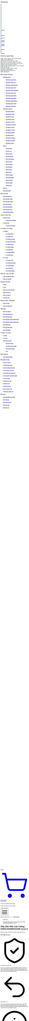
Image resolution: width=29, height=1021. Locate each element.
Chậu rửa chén (6, 217)
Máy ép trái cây (6, 292)
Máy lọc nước (6, 303)
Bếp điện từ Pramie (10, 140)
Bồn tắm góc (6, 399)
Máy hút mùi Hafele (7, 206)
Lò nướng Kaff (9, 249)
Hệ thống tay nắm (7, 381)
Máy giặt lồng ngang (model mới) (10, 322)
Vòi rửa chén (6, 223)
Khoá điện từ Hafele (7, 357)
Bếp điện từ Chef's (10, 122)
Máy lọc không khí (7, 306)
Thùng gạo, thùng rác (8, 391)
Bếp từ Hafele (9, 167)
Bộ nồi (4, 284)
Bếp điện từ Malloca (10, 138)
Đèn (7, 351)
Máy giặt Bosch (6, 324)
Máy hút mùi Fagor (7, 209)
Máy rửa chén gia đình (8, 276)
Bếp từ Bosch (9, 148)
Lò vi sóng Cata (9, 260)
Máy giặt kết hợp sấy (8, 314)
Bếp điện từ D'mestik (11, 124)
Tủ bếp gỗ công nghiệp (11, 346)
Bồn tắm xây (6, 407)
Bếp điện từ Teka (10, 143)
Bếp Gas (5, 188)
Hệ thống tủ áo (6, 383)
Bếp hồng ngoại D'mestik (11, 85)
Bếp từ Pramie (9, 180)
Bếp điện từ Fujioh (10, 130)
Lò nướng (5, 231)
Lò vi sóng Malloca (10, 270)
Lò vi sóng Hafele (10, 265)
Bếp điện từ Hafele (10, 132)
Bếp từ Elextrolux (10, 159)
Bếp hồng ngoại (6, 77)
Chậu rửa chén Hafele (11, 220)
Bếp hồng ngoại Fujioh (11, 95)
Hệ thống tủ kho (7, 386)
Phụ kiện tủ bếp (9, 343)
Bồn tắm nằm (6, 405)
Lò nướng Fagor (10, 244)
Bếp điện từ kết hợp (7, 108)
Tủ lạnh (5, 335)
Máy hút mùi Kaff (7, 204)
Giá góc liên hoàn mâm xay (9, 373)
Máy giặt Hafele (6, 330)
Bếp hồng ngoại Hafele (11, 98)
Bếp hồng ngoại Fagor (11, 93)
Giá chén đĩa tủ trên (7, 365)
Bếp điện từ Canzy (10, 114)
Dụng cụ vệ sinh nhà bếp (9, 289)
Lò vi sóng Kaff (9, 268)
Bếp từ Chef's (9, 153)
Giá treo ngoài (6, 378)
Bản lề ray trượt (7, 362)
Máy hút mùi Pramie (8, 201)
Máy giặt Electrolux (7, 327)
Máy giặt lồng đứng (7, 316)
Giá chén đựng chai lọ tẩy (9, 367)
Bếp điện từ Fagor (10, 127)
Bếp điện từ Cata (10, 116)
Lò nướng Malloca (10, 252)
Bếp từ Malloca (9, 175)
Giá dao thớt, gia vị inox (8, 370)
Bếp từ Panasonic (10, 177)
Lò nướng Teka (9, 255)
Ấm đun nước (6, 297)
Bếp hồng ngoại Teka (11, 106)
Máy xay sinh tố (7, 295)
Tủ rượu (5, 338)
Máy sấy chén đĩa (7, 279)
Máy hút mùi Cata (7, 196)
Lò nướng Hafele (10, 247)
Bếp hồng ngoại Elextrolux (12, 90)
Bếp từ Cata (9, 151)
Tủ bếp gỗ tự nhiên (10, 348)
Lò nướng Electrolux (11, 241)
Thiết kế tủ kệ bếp (7, 340)
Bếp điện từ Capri (10, 119)
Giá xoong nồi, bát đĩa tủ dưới (10, 375)
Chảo (4, 287)
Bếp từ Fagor (9, 169)
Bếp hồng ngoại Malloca (11, 101)
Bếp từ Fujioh (9, 164)
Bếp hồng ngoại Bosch (11, 79)
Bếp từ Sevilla (9, 182)
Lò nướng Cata (9, 236)
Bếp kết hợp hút (7, 190)
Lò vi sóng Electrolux (11, 262)
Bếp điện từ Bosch (10, 111)
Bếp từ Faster (9, 161)
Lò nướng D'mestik (10, 239)
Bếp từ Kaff (8, 172)
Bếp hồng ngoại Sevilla (11, 103)
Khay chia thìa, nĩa (7, 389)
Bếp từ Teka (9, 185)
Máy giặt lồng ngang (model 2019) (11, 319)
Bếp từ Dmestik (9, 156)
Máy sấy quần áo (7, 311)
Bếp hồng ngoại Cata (11, 82)
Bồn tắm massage (7, 402)
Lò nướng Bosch (10, 233)
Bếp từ (4, 145)
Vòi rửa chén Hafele (10, 225)
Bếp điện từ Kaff (10, 135)
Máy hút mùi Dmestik (8, 212)
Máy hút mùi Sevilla (7, 199)
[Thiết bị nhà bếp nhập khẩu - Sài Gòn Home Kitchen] (14, 869)
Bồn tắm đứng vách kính (9, 397)
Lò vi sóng (5, 257)
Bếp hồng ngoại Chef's (11, 87)
